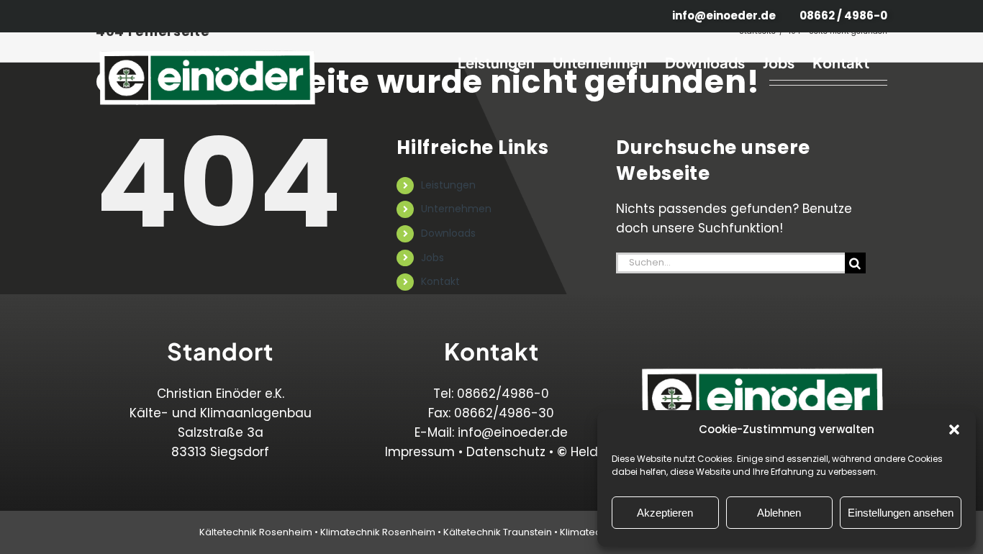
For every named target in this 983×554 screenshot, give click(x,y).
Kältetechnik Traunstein (497, 532)
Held (577, 451)
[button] (954, 429)
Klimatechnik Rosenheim (377, 532)
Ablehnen (779, 513)
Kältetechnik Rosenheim (255, 532)
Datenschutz (505, 451)
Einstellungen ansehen (900, 513)
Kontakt (440, 281)
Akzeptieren (665, 513)
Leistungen (448, 185)
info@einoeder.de (513, 432)
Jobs (432, 257)
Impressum (420, 451)
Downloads (448, 233)
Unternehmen (456, 208)
